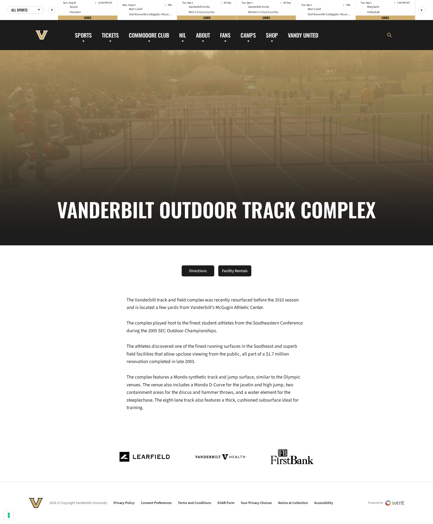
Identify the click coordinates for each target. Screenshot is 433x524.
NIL (182, 35)
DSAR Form (226, 502)
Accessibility (323, 502)
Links (87, 18)
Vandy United (303, 35)
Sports (83, 35)
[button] (51, 10)
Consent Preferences (156, 502)
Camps (248, 35)
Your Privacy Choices (256, 502)
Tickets (110, 35)
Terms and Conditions (194, 502)
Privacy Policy (124, 502)
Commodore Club (149, 35)
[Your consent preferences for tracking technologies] (9, 515)
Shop (272, 35)
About (203, 35)
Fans (225, 35)
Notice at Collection (293, 502)
